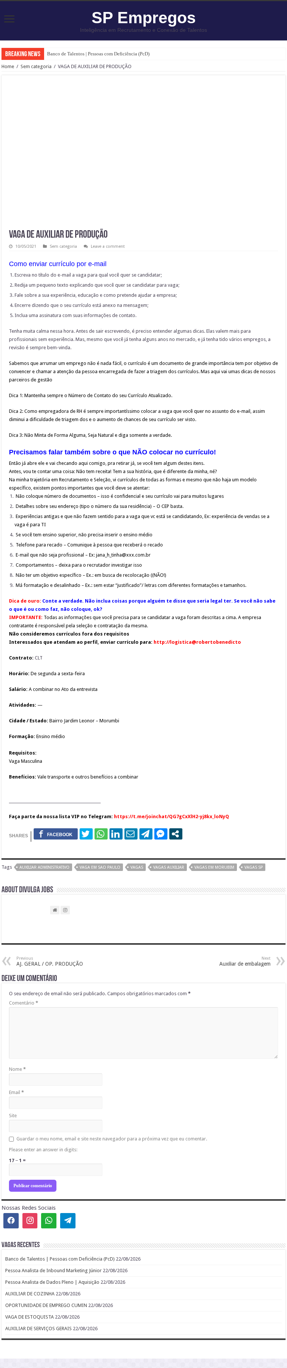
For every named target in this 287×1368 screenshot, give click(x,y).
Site (13, 1115)
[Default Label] (67, 1220)
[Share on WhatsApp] (101, 834)
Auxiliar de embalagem (245, 961)
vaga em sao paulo (100, 867)
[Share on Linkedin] (116, 834)
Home (7, 66)
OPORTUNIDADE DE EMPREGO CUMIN (46, 1305)
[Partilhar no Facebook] (56, 834)
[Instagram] (30, 1220)
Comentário (23, 1003)
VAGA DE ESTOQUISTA (29, 1317)
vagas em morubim (214, 867)
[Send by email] (131, 834)
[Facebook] (11, 1220)
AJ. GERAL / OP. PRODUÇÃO (49, 961)
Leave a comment (108, 246)
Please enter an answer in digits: (43, 1149)
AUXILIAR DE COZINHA (30, 1294)
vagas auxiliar (168, 867)
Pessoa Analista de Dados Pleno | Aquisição (52, 1282)
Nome (17, 1069)
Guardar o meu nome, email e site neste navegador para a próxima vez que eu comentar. (111, 1139)
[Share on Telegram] (145, 834)
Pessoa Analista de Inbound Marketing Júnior (53, 1270)
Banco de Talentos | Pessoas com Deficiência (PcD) (98, 54)
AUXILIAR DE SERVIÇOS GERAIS (38, 1328)
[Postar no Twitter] (86, 834)
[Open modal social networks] (175, 834)
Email (16, 1092)
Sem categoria (36, 66)
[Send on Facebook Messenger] (160, 834)
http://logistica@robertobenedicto (197, 642)
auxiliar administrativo (44, 867)
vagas (136, 867)
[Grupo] (48, 1220)
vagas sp (253, 867)
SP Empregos (144, 18)
